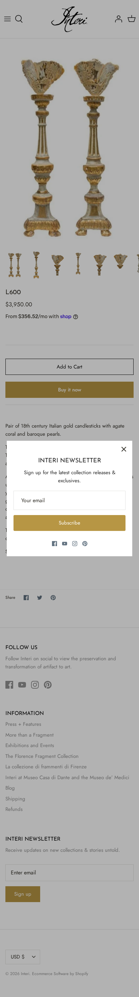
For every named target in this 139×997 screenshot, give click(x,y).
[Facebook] (54, 543)
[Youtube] (64, 543)
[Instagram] (74, 543)
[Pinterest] (84, 543)
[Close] (123, 449)
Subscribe (69, 523)
